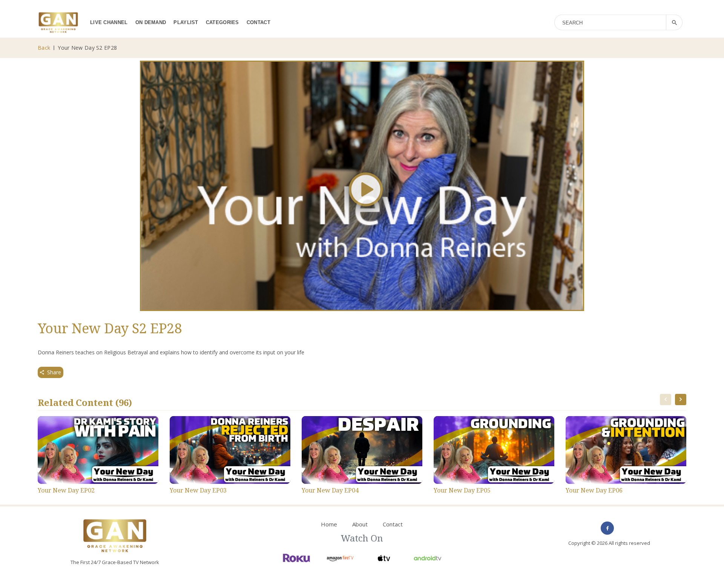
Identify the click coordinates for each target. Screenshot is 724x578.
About (360, 524)
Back (44, 47)
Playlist (185, 22)
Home (329, 524)
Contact (258, 22)
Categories (222, 22)
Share (54, 372)
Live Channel (109, 22)
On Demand (150, 22)
